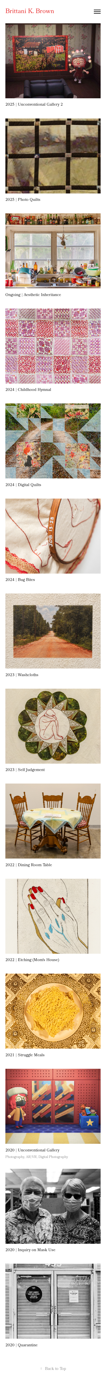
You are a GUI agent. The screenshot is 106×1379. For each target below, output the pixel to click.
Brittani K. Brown (29, 12)
